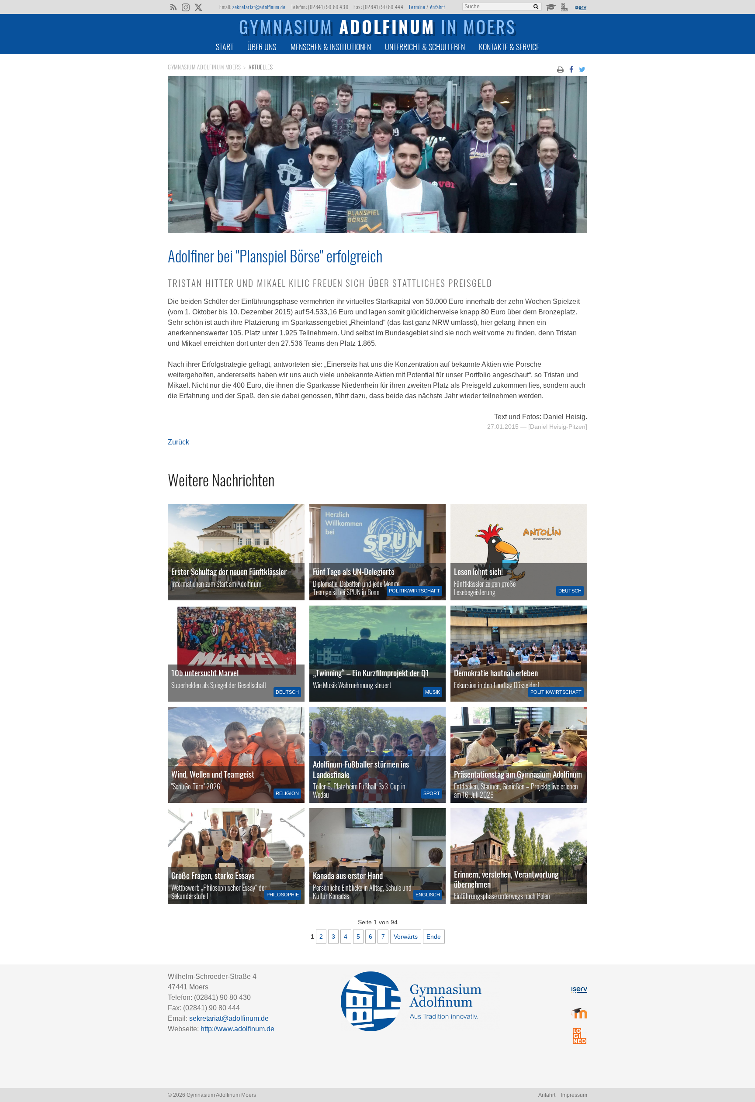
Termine (417, 6)
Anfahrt (437, 6)
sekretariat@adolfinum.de (258, 6)
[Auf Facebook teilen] (571, 69)
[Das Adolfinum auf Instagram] (186, 8)
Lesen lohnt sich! (478, 571)
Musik (432, 692)
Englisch (428, 894)
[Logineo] (565, 6)
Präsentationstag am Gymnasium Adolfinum (518, 774)
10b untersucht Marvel (205, 672)
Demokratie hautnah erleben (496, 672)
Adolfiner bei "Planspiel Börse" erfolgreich (275, 255)
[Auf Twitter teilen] (582, 69)
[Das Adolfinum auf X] (198, 8)
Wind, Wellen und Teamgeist (212, 774)
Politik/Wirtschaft (414, 590)
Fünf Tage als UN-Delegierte (354, 571)
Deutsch (570, 590)
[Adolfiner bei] (377, 230)
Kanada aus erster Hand (348, 875)
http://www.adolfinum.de (237, 1029)
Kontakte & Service (509, 46)
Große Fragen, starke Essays (212, 875)
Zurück (178, 442)
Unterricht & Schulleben (425, 46)
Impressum (574, 1095)
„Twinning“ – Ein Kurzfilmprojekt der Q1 (371, 672)
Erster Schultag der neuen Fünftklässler (229, 571)
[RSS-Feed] (173, 6)
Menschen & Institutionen (331, 46)
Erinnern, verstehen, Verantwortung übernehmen (506, 879)
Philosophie (283, 894)
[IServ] (580, 7)
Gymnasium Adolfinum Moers (204, 67)
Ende (433, 936)
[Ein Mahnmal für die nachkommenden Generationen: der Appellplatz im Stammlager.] (518, 856)
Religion (287, 793)
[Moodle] (550, 6)
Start (224, 46)
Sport (431, 793)
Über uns (261, 46)
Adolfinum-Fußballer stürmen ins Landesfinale (361, 769)
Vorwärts (406, 936)
